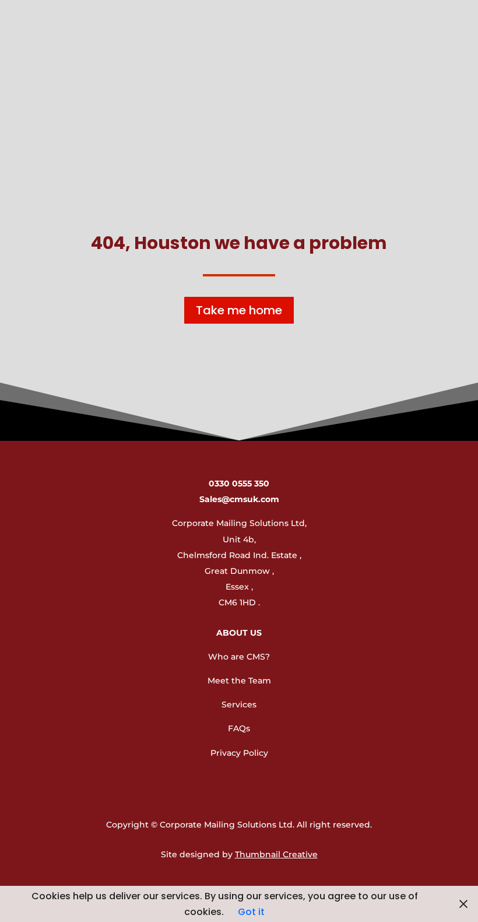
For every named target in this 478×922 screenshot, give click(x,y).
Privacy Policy (239, 753)
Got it (251, 912)
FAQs (239, 728)
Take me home (239, 310)
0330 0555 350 (239, 483)
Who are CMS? (239, 656)
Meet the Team (239, 680)
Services (239, 704)
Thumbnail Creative (276, 854)
